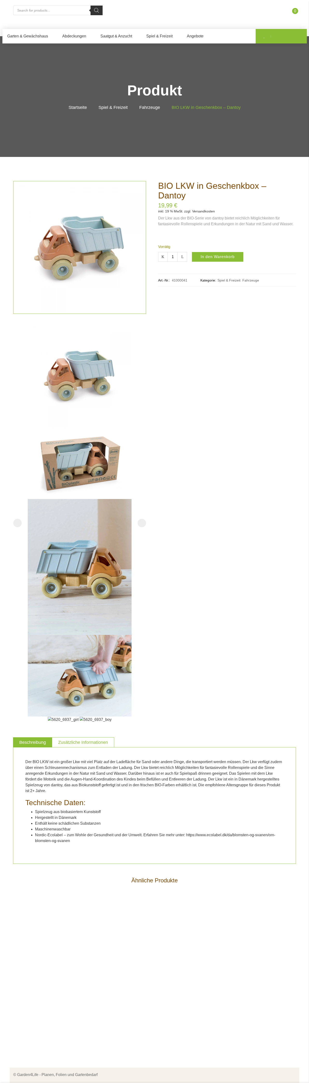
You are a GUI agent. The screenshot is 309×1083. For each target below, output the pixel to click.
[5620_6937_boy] (96, 719)
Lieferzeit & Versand (179, 993)
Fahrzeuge (149, 107)
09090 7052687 (31, 986)
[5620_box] (80, 463)
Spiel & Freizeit (159, 36)
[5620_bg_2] (80, 567)
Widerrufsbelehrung (179, 1002)
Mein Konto (100, 1024)
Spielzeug (98, 984)
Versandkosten (203, 211)
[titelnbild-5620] (80, 375)
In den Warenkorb (218, 257)
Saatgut (96, 975)
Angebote (195, 36)
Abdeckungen (74, 36)
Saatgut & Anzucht (116, 36)
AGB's (167, 975)
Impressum (171, 957)
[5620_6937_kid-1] (80, 675)
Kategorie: (208, 280)
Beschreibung (32, 742)
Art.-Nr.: (164, 280)
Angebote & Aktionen (108, 993)
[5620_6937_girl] (64, 719)
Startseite (78, 107)
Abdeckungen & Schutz (110, 957)
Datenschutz (173, 966)
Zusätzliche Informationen (83, 742)
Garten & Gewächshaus (27, 36)
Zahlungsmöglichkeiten (182, 984)
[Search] (97, 10)
